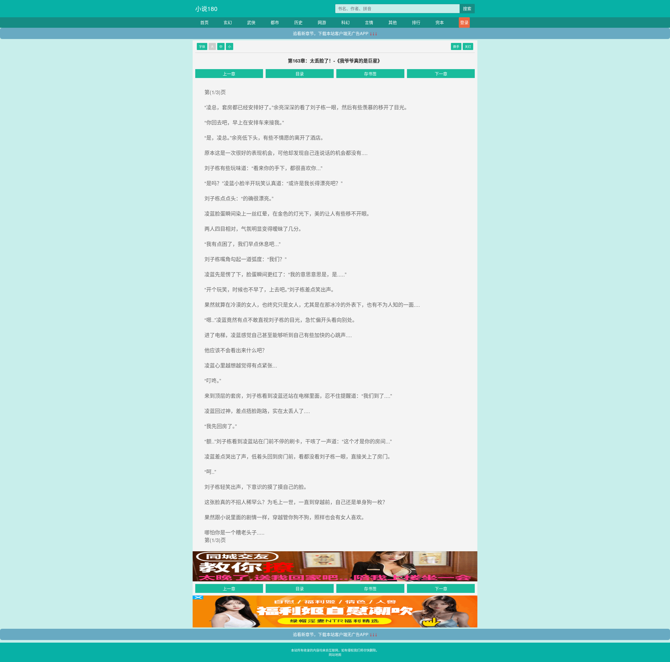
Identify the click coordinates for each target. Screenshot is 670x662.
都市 (275, 22)
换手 (456, 46)
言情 (369, 22)
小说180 (206, 8)
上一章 (229, 74)
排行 (416, 22)
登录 (464, 22)
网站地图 (335, 654)
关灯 (468, 46)
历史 (298, 22)
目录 (299, 74)
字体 (202, 46)
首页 (204, 22)
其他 (392, 22)
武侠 (251, 22)
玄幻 (228, 22)
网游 (322, 22)
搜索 (467, 8)
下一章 (441, 74)
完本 (440, 22)
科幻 (345, 22)
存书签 (370, 74)
